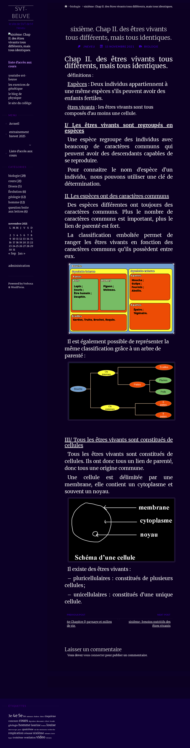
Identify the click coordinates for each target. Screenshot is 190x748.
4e (15, 715)
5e (20, 715)
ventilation (30, 737)
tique (10, 738)
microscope (12, 730)
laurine (36, 725)
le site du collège (19, 103)
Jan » (21, 253)
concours (13, 721)
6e (24, 716)
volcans (49, 738)
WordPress (17, 287)
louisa (43, 726)
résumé (28, 733)
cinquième (50, 716)
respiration (16, 733)
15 (31, 238)
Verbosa (28, 283)
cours (12, 181)
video (40, 737)
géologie (14, 197)
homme (13, 202)
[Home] (66, 6)
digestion (32, 721)
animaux (30, 716)
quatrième (27, 729)
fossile (52, 721)
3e (10, 716)
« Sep (12, 253)
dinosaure (40, 721)
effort (47, 721)
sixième (38, 733)
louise (51, 725)
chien (42, 716)
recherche (51, 730)
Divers (12, 186)
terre (53, 733)
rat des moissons (40, 730)
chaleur (36, 716)
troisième (18, 737)
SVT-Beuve (21, 13)
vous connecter (94, 655)
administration (19, 265)
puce (19, 730)
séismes (48, 733)
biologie (14, 176)
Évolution (15, 191)
